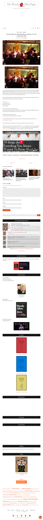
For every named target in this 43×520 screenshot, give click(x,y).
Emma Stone (13, 494)
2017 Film (4, 155)
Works (22, 510)
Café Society (19, 127)
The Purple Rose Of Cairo (31, 503)
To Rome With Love (8, 505)
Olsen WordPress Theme (19, 517)
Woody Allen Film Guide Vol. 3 (21, 391)
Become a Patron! (21, 250)
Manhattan (6, 501)
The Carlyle (5, 101)
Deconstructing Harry (32, 492)
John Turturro (5, 499)
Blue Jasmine (26, 488)
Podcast (12, 510)
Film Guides (18, 510)
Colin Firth (7, 492)
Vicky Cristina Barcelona (17, 504)
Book (8, 510)
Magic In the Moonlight (30, 499)
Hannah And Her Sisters (8, 496)
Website (4, 206)
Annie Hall (15, 488)
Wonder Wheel (35, 155)
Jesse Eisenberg (26, 496)
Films (18, 32)
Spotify (28, 248)
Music (21, 32)
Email (4, 202)
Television (24, 32)
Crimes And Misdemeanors (15, 492)
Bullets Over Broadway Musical (19, 491)
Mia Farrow (16, 501)
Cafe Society (10, 155)
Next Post (31, 162)
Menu (5, 28)
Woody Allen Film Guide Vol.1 (21, 354)
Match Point (12, 501)
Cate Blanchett (36, 491)
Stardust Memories (13, 503)
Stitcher (31, 248)
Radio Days (34, 501)
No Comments (24, 37)
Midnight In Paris (22, 501)
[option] (21, 233)
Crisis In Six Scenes (6, 128)
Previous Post (12, 162)
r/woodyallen (21, 474)
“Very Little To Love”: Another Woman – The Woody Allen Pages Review (34, 178)
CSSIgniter (26, 517)
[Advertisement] (21, 18)
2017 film (22, 125)
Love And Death (20, 499)
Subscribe (17, 229)
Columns (27, 510)
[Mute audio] (15, 228)
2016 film (4, 488)
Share (21, 229)
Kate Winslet (9, 499)
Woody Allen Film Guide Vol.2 (21, 373)
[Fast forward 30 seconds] (23, 228)
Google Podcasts (23, 248)
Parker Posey (30, 501)
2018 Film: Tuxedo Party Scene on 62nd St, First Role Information (21, 179)
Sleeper (8, 503)
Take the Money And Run (21, 503)
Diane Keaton (6, 494)
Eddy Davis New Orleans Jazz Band (26, 155)
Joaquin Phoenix (33, 496)
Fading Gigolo (28, 494)
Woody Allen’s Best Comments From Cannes (7, 179)
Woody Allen (32, 510)
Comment (5, 187)
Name (4, 198)
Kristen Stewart (14, 499)
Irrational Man (18, 497)
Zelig (3, 506)
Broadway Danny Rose (35, 488)
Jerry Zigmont (9, 120)
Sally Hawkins (5, 503)
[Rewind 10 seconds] (18, 228)
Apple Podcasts (17, 248)
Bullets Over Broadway (8, 491)
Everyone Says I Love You (21, 494)
